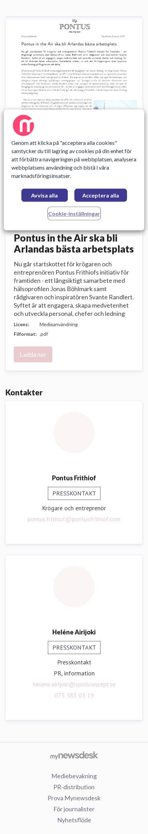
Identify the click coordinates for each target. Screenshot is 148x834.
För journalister (74, 809)
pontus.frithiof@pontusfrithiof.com (74, 519)
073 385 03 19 (74, 695)
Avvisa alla (44, 195)
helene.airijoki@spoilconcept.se (74, 684)
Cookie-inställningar (74, 213)
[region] (74, 169)
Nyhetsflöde (74, 820)
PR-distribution (74, 787)
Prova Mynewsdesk (74, 798)
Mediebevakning (74, 776)
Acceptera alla (100, 195)
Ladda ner (33, 354)
